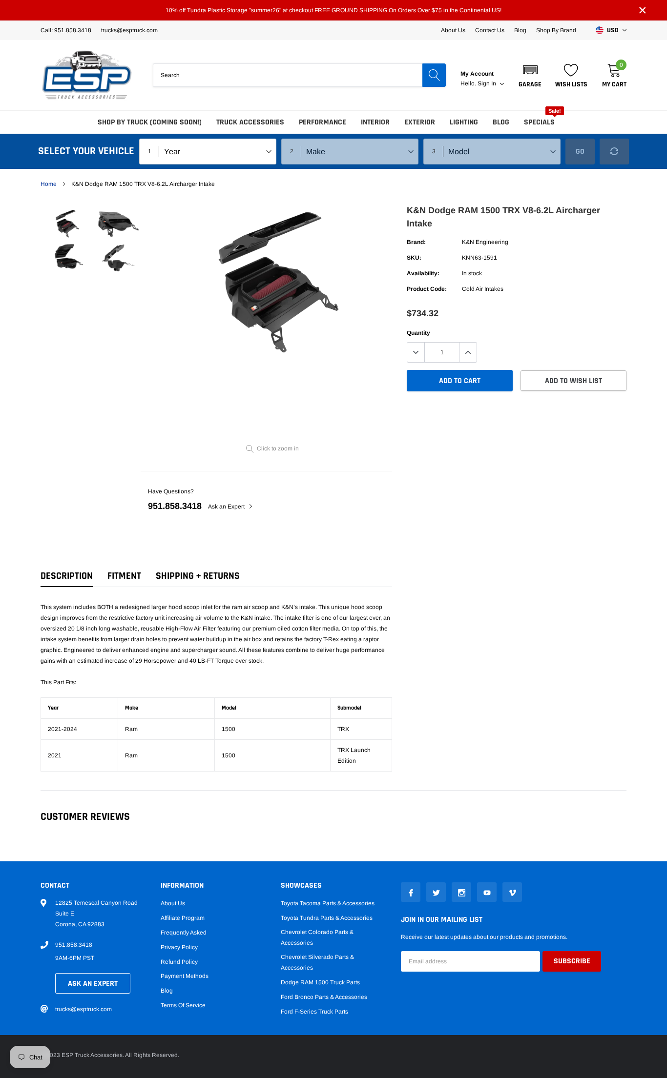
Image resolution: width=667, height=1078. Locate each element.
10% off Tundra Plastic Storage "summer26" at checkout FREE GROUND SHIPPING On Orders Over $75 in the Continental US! (333, 10)
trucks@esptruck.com (83, 1009)
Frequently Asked (184, 932)
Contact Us (489, 30)
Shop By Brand (556, 30)
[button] (530, 75)
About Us (453, 30)
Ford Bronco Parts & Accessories (324, 997)
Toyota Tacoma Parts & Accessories (328, 903)
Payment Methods (184, 976)
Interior (375, 122)
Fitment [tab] (124, 576)
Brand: (416, 242)
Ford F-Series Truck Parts (314, 1011)
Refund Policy (179, 961)
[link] (66, 223)
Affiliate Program (183, 918)
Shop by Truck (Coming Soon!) (150, 122)
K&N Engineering (485, 242)
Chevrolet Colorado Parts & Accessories (317, 937)
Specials (539, 122)
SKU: (414, 257)
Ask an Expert (227, 506)
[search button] (434, 75)
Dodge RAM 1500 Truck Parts (320, 982)
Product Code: (427, 288)
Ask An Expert (93, 983)
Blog (520, 30)
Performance (322, 122)
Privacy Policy (179, 947)
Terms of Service (183, 1005)
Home (49, 184)
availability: (423, 273)
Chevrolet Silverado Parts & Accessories (317, 962)
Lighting (464, 122)
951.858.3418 (175, 506)
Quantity (418, 332)
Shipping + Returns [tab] (198, 576)
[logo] (87, 75)
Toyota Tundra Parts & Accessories (327, 918)
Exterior (419, 122)
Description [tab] (67, 576)
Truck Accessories (250, 122)
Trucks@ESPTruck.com (129, 30)
